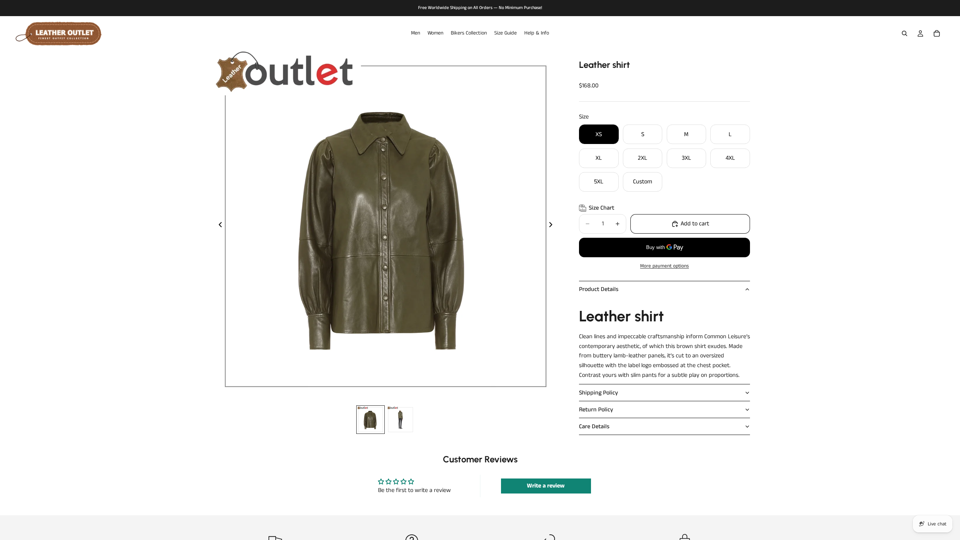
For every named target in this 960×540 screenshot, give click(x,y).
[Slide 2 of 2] (400, 419)
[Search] (904, 33)
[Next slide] (552, 226)
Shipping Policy (598, 392)
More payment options (664, 266)
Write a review (546, 486)
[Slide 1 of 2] (370, 419)
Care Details (594, 426)
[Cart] (936, 33)
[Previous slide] (218, 226)
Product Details (598, 289)
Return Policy (596, 409)
